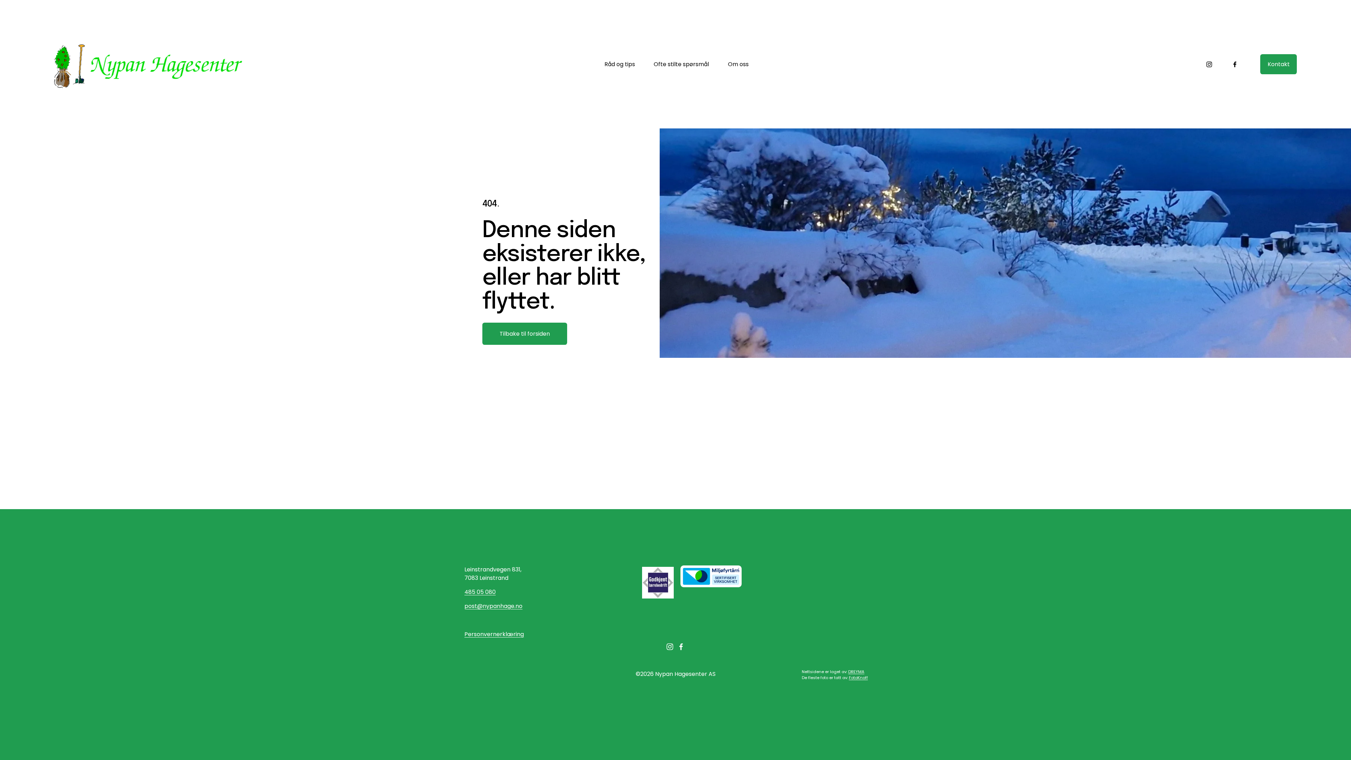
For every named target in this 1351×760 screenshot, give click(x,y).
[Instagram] (1209, 64)
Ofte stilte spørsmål (681, 64)
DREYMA (856, 671)
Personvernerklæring (494, 634)
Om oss (738, 64)
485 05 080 (480, 592)
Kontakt (1279, 64)
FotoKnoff (858, 677)
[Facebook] (1234, 64)
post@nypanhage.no (493, 606)
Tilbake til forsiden (525, 334)
